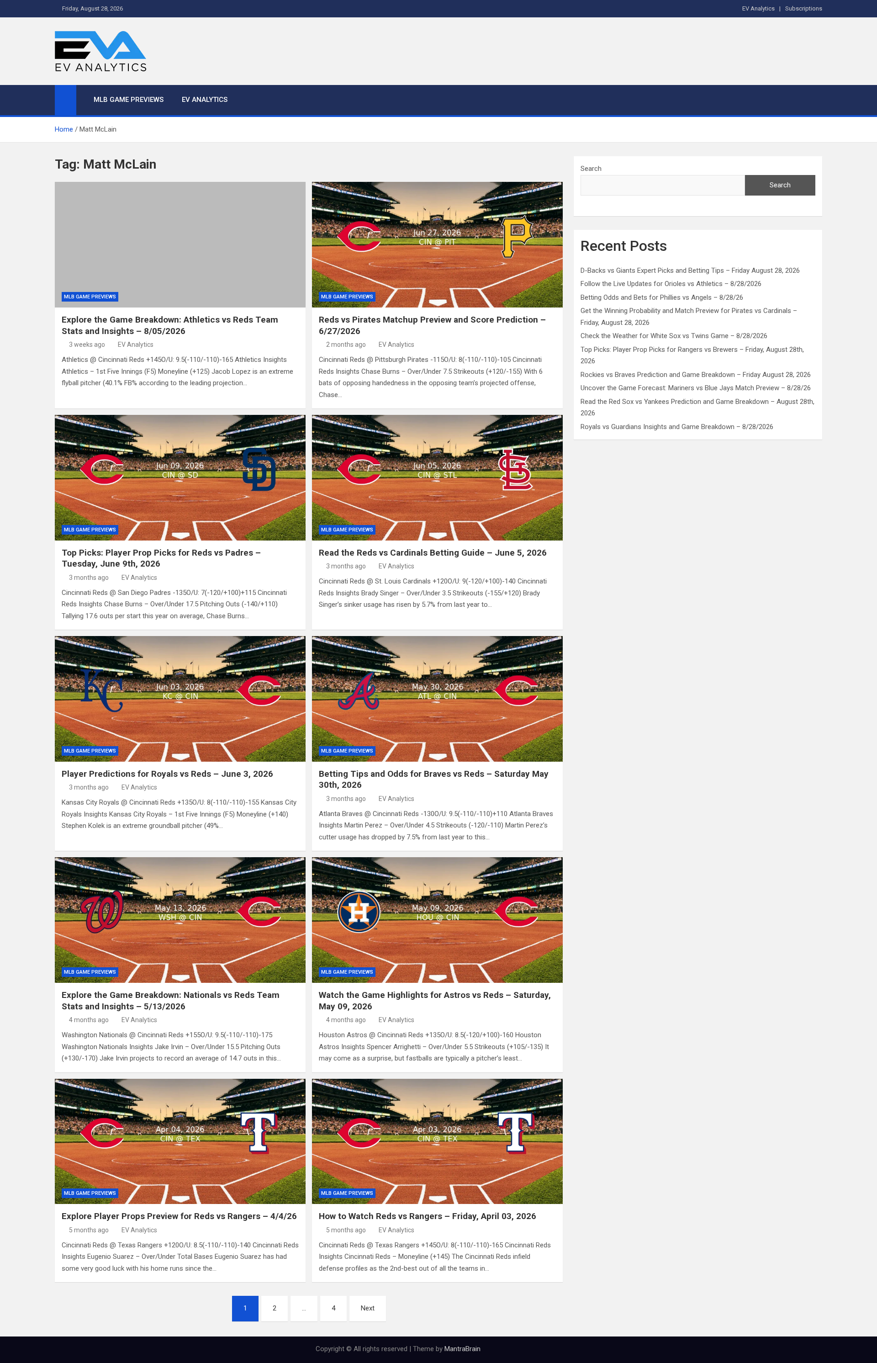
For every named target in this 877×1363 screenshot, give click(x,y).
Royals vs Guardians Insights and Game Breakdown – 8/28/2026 (677, 427)
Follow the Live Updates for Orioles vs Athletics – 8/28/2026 (671, 284)
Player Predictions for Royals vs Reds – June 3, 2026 (167, 774)
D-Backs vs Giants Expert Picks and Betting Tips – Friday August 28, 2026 (690, 270)
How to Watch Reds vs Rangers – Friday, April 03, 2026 (427, 1216)
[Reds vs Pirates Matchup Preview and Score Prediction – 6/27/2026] (437, 244)
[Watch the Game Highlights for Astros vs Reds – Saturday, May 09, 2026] (437, 919)
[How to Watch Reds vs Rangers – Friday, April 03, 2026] (437, 1141)
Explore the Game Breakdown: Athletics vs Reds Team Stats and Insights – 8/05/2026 (170, 325)
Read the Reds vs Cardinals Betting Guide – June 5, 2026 (433, 552)
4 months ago (89, 1020)
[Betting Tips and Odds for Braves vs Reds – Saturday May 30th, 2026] (437, 698)
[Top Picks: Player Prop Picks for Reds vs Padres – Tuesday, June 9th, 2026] (180, 477)
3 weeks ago (87, 344)
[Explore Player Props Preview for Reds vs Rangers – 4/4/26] (180, 1141)
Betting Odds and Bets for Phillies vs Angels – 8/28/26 (662, 297)
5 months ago (89, 1230)
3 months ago (89, 577)
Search (591, 168)
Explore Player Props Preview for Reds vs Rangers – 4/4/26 (179, 1216)
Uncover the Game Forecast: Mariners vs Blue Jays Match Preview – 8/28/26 (696, 388)
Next (368, 1308)
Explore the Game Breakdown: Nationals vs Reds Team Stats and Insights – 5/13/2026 (171, 1001)
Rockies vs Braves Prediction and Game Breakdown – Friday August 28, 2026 (696, 375)
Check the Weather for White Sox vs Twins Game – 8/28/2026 (674, 336)
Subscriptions (803, 8)
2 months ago (346, 344)
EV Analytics (758, 8)
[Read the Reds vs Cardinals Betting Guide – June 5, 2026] (437, 477)
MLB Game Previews (129, 99)
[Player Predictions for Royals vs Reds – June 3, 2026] (180, 698)
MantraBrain (462, 1349)
